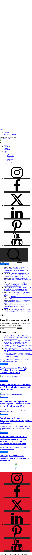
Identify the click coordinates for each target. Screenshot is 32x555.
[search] (14, 255)
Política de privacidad (10, 134)
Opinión (6, 151)
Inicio (5, 145)
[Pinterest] (17, 232)
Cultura (6, 148)
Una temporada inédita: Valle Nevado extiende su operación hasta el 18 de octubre (16, 306)
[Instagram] (17, 178)
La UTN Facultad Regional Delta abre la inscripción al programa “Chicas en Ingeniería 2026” (17, 301)
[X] (17, 205)
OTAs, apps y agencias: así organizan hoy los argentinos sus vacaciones (14, 457)
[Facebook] (17, 192)
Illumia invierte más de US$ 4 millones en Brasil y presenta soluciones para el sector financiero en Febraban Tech (13, 440)
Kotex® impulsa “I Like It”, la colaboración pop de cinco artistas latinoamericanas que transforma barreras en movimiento (16, 269)
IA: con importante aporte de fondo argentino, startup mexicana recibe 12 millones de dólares (15, 403)
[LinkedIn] (17, 218)
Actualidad (7, 146)
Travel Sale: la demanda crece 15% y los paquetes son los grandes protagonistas (16, 420)
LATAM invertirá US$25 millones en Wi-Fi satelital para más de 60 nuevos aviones (17, 310)
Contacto (6, 132)
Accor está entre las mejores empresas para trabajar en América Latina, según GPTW (17, 279)
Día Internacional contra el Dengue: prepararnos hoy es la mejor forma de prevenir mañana (17, 293)
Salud (8, 160)
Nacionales (10, 157)
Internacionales (11, 159)
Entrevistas (7, 149)
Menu (1, 129)
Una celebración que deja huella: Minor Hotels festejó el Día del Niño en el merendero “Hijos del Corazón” (16, 284)
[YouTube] (17, 245)
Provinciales (10, 156)
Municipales (10, 154)
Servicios (9, 162)
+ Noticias (6, 153)
